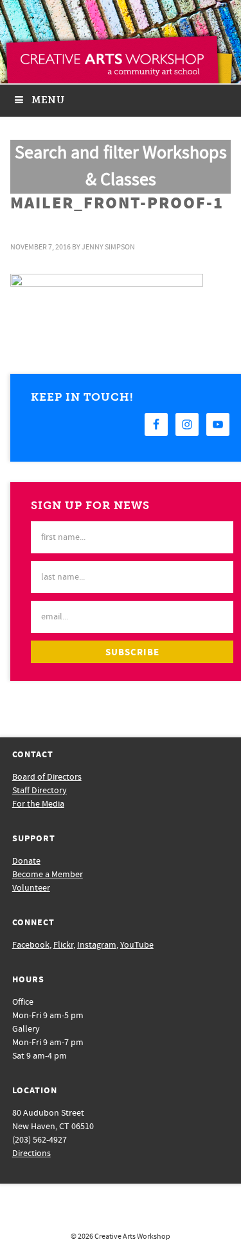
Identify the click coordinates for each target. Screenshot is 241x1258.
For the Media (38, 804)
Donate (26, 861)
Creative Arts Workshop (132, 1236)
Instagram (96, 945)
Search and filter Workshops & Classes (121, 166)
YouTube (137, 945)
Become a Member (47, 874)
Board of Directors (47, 777)
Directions (31, 1153)
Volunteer (31, 888)
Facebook (30, 945)
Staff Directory (39, 790)
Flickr (63, 945)
